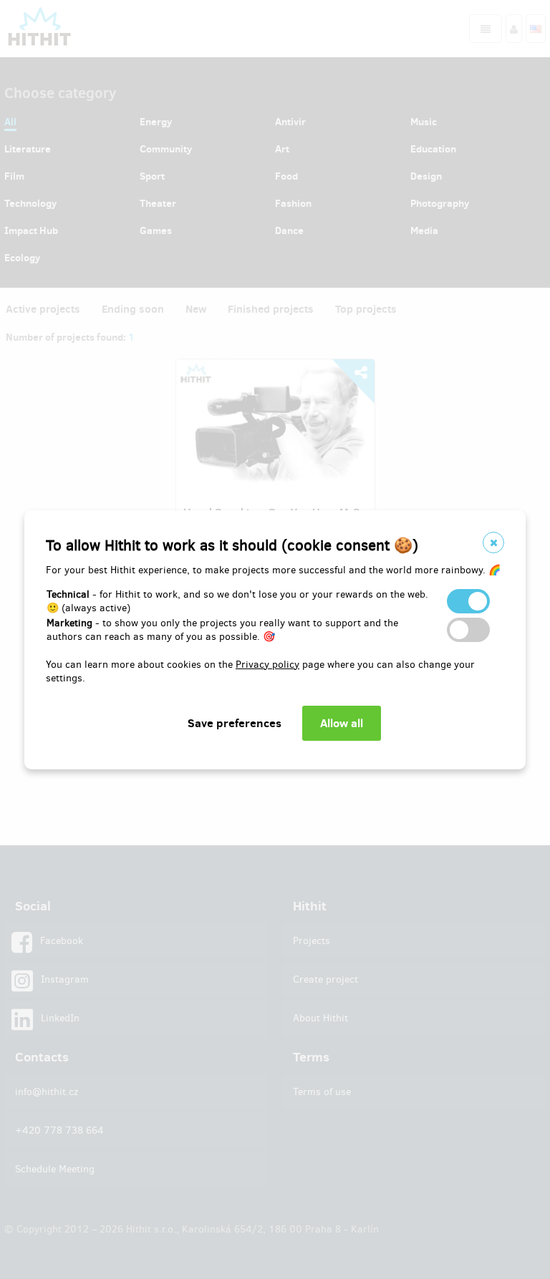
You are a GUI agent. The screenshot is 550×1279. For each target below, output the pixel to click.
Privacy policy (267, 664)
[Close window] (493, 542)
